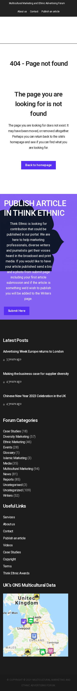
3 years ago (13, 359)
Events (7, 447)
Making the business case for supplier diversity (36, 374)
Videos (8, 545)
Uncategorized (12, 490)
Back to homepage (38, 165)
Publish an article (50, 11)
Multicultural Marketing (18, 469)
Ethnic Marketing (14, 442)
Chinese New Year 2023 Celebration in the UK (34, 396)
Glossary (9, 453)
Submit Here (16, 311)
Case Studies (12, 431)
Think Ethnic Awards (16, 573)
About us (22, 11)
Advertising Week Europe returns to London (33, 351)
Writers (8, 495)
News (7, 474)
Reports (8, 479)
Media (7, 463)
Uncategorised (12, 485)
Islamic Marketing (15, 458)
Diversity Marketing (16, 437)
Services (9, 517)
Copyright (9, 559)
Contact (34, 11)
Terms (7, 566)
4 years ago (13, 381)
